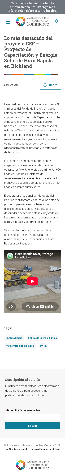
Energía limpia (14, 338)
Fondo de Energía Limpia (42, 338)
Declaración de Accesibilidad (45, 449)
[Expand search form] (57, 21)
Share (53, 85)
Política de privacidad (16, 449)
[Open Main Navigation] (8, 21)
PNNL (43, 345)
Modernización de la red (20, 345)
